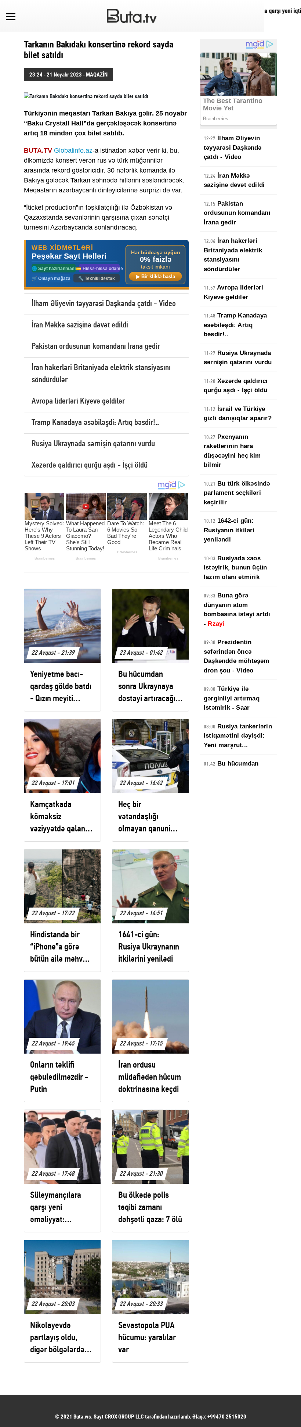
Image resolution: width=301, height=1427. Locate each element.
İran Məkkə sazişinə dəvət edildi (80, 325)
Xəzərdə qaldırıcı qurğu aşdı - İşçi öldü (90, 465)
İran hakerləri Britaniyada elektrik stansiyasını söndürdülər (233, 255)
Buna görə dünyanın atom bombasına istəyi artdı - (237, 609)
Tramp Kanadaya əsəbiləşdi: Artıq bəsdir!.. (95, 423)
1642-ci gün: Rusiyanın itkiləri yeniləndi (229, 530)
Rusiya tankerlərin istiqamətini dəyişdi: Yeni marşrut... (238, 736)
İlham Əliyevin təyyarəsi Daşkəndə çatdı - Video (104, 304)
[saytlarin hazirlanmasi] (106, 264)
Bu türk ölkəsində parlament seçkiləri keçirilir (237, 493)
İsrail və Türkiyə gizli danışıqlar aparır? (238, 413)
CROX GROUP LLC (124, 1416)
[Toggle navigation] (11, 16)
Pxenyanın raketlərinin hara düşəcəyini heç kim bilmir (232, 451)
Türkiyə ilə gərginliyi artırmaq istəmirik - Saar (232, 698)
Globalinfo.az (73, 150)
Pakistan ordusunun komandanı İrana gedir (96, 346)
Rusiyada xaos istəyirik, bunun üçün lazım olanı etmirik (235, 568)
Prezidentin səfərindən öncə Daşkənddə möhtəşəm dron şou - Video (236, 656)
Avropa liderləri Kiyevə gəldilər (78, 401)
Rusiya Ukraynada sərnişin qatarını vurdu (93, 444)
